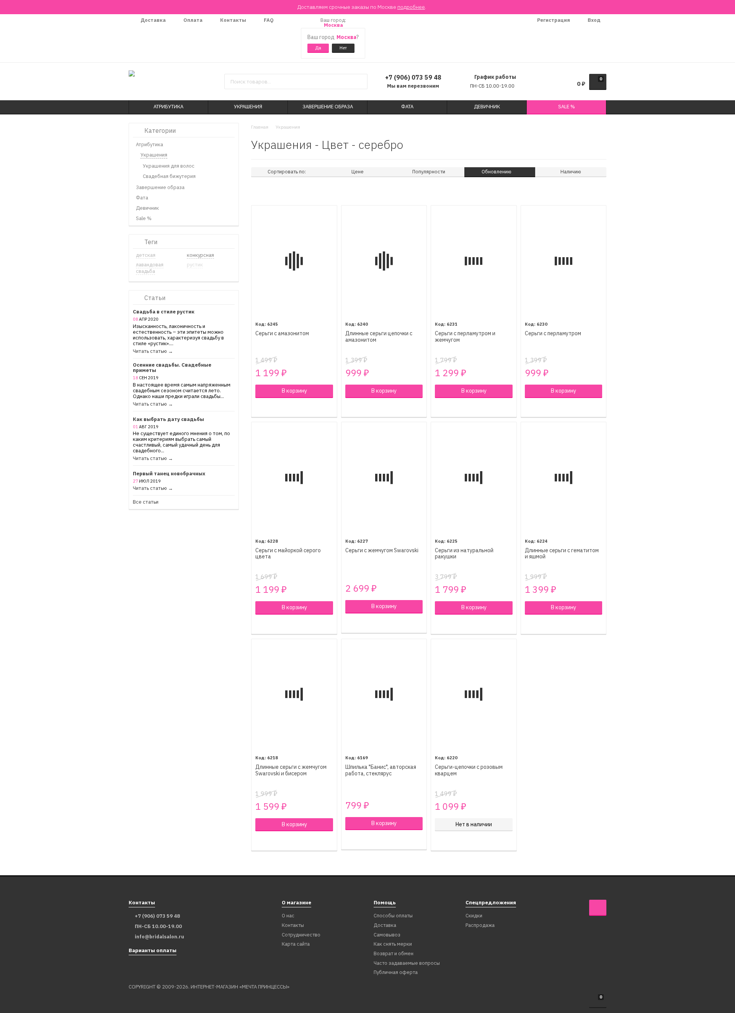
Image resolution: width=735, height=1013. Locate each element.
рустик (195, 264)
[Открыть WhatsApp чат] (287, 38)
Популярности (428, 171)
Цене (357, 171)
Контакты (232, 20)
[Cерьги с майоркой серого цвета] (294, 477)
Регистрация (553, 20)
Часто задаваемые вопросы (407, 963)
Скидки (474, 916)
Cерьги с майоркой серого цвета (288, 553)
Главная (259, 127)
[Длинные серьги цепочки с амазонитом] (384, 261)
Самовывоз (387, 935)
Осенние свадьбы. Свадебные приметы (172, 368)
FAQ (268, 20)
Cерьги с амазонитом (282, 333)
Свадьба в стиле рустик (163, 312)
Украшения (288, 127)
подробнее (411, 6)
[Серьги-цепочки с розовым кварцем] (473, 694)
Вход (593, 20)
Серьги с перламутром (553, 333)
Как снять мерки (393, 944)
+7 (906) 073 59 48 (413, 77)
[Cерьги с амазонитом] (294, 261)
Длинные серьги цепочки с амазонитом (378, 336)
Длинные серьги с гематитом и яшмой (562, 553)
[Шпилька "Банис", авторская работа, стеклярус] (384, 694)
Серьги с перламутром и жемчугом (465, 336)
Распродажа (480, 925)
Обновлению (497, 171)
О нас (288, 916)
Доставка (152, 20)
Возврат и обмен (393, 954)
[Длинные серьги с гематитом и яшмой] (563, 477)
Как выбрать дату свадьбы (168, 419)
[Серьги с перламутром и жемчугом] (473, 261)
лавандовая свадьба (149, 267)
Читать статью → (153, 351)
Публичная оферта (396, 972)
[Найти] (359, 81)
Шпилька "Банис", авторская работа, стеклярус (380, 770)
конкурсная (200, 255)
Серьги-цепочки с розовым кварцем (469, 770)
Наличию (570, 171)
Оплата (192, 20)
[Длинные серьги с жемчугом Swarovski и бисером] (294, 694)
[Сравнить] (259, 407)
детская (145, 255)
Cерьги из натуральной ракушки (464, 553)
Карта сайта (296, 944)
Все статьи (145, 502)
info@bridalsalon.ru (159, 937)
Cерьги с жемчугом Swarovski (381, 550)
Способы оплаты (393, 916)
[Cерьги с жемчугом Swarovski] (384, 477)
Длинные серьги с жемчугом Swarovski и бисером (291, 770)
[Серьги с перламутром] (563, 261)
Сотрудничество (301, 935)
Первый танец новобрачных (169, 474)
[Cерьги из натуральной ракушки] (473, 477)
